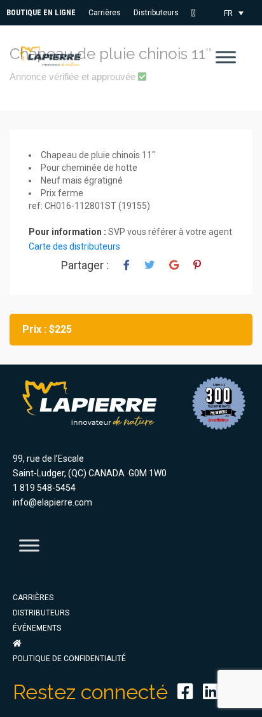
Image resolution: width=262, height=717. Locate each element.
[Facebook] (185, 691)
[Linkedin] (211, 691)
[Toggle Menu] (226, 57)
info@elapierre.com (52, 502)
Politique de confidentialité (69, 658)
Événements (37, 628)
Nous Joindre (197, 13)
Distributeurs (156, 12)
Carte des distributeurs (74, 246)
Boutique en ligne (41, 12)
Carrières (104, 12)
